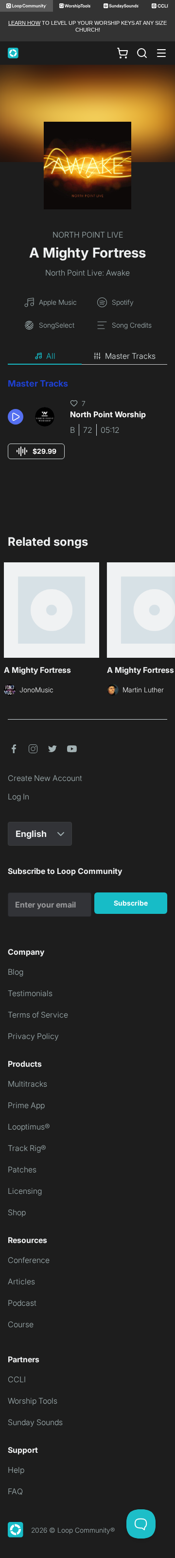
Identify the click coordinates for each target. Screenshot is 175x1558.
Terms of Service (38, 1015)
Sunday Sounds (35, 1422)
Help (16, 1470)
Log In (18, 796)
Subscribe (131, 903)
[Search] (142, 53)
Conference (29, 1260)
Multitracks (27, 1084)
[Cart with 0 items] (122, 52)
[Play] (15, 417)
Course (21, 1324)
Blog (15, 972)
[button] (17, 417)
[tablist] (87, 356)
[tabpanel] (87, 428)
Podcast (22, 1303)
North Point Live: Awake (87, 273)
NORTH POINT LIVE (87, 235)
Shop (17, 1212)
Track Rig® (27, 1148)
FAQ (15, 1491)
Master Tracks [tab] (130, 356)
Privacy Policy (33, 1036)
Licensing (25, 1191)
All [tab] (50, 356)
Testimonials (30, 993)
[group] (36, 451)
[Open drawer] (161, 53)
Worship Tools (32, 1401)
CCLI (17, 1379)
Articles (21, 1281)
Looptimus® (29, 1126)
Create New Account (45, 778)
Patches (22, 1169)
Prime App (26, 1105)
